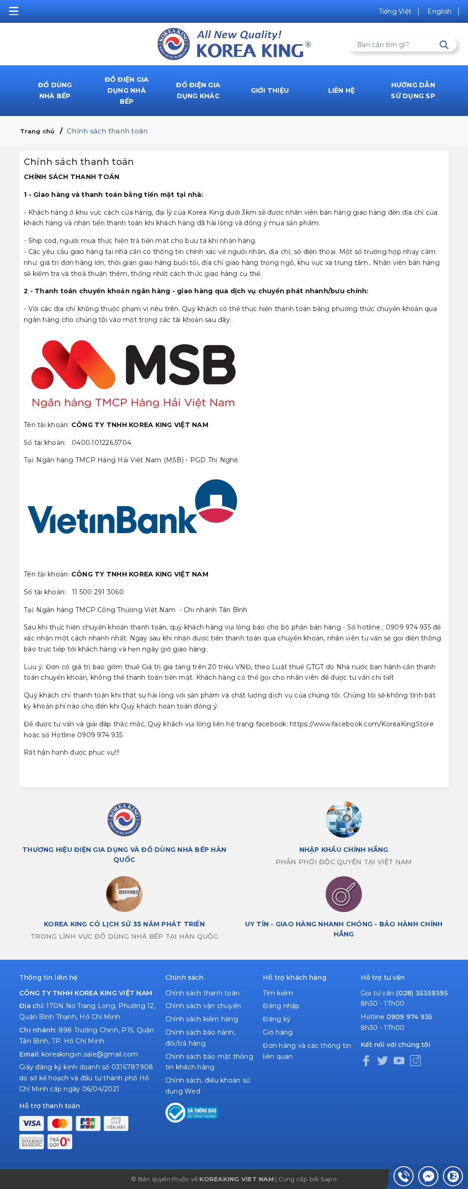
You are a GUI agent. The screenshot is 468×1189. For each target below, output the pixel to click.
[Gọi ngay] (404, 1176)
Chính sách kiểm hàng (201, 1019)
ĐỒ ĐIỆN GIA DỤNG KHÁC (198, 90)
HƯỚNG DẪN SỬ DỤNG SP (413, 90)
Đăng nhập (281, 1006)
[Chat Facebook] (428, 1176)
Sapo (328, 1179)
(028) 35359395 (422, 993)
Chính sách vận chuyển (203, 1006)
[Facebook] (366, 1060)
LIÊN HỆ (341, 90)
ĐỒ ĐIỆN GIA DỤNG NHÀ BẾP (127, 90)
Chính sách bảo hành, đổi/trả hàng (200, 1037)
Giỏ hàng (277, 1032)
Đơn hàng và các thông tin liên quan (307, 1051)
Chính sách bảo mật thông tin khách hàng (209, 1062)
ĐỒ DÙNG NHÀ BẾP (55, 90)
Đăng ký (277, 1019)
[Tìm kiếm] (444, 45)
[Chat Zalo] (453, 1176)
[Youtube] (399, 1060)
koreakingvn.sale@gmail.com (90, 1054)
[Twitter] (382, 1060)
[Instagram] (415, 1060)
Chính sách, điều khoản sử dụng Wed (207, 1085)
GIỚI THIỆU (270, 90)
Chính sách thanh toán (202, 993)
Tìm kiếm (278, 993)
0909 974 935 (410, 1017)
